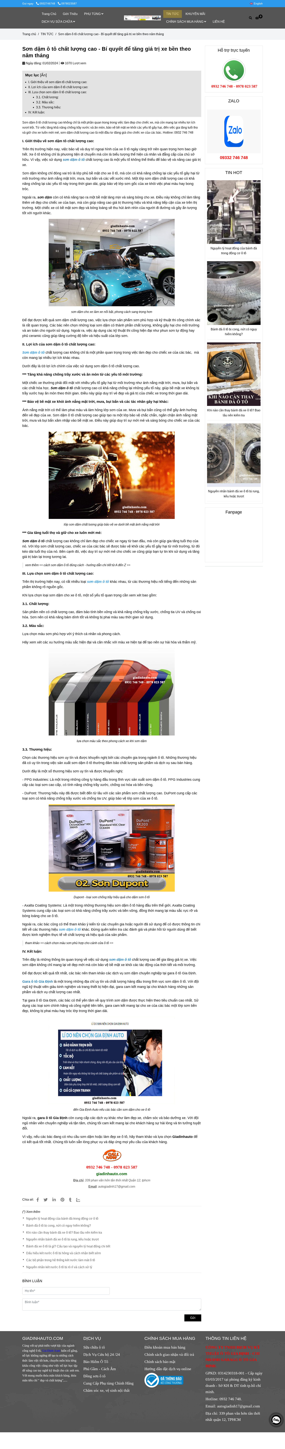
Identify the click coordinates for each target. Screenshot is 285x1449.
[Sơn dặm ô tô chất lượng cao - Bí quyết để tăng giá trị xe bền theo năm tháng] (142, 17)
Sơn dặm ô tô (31, 122)
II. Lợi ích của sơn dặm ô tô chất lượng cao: (58, 87)
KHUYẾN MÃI (195, 14)
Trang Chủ (49, 14)
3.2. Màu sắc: (45, 102)
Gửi (192, 1317)
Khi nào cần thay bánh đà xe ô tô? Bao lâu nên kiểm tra (64, 1232)
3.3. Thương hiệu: (48, 107)
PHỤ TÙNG (92, 14)
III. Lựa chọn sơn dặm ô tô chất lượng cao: (57, 92)
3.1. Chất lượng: (47, 97)
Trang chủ (29, 34)
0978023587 (69, 3)
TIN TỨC (172, 14)
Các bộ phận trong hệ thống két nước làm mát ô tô (60, 1260)
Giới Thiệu (70, 14)
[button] (257, 3)
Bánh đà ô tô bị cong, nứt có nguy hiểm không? (58, 1225)
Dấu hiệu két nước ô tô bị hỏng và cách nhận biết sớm (63, 1253)
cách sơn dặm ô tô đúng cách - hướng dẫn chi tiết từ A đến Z (85, 565)
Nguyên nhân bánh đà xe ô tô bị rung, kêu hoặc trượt (62, 1239)
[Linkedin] (54, 1199)
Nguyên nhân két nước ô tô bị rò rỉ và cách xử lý (59, 1267)
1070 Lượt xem (75, 63)
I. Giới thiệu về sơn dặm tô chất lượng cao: (57, 82)
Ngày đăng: (33, 63)
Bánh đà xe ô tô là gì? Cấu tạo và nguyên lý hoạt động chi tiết (68, 1246)
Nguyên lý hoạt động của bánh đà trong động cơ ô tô (62, 1218)
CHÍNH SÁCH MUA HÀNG (185, 21)
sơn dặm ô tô (74, 160)
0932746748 (48, 3)
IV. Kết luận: (36, 112)
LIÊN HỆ (219, 21)
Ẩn (43, 75)
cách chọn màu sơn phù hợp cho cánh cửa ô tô (77, 943)
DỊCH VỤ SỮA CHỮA (57, 21)
